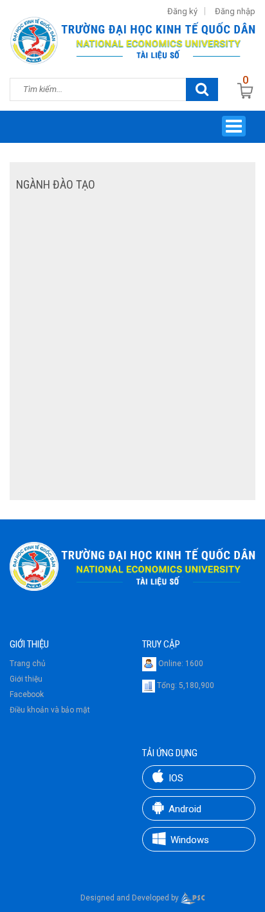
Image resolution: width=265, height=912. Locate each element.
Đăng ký (182, 11)
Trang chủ (28, 663)
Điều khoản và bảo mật (50, 709)
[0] (245, 90)
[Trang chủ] (132, 39)
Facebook (27, 694)
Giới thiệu (26, 679)
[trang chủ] (132, 565)
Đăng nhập (235, 11)
